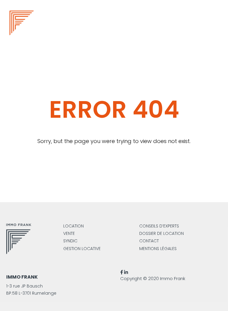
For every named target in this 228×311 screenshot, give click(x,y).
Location (73, 226)
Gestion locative (82, 249)
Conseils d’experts (159, 226)
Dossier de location (161, 233)
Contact (149, 241)
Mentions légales (158, 249)
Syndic (70, 241)
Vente (69, 233)
